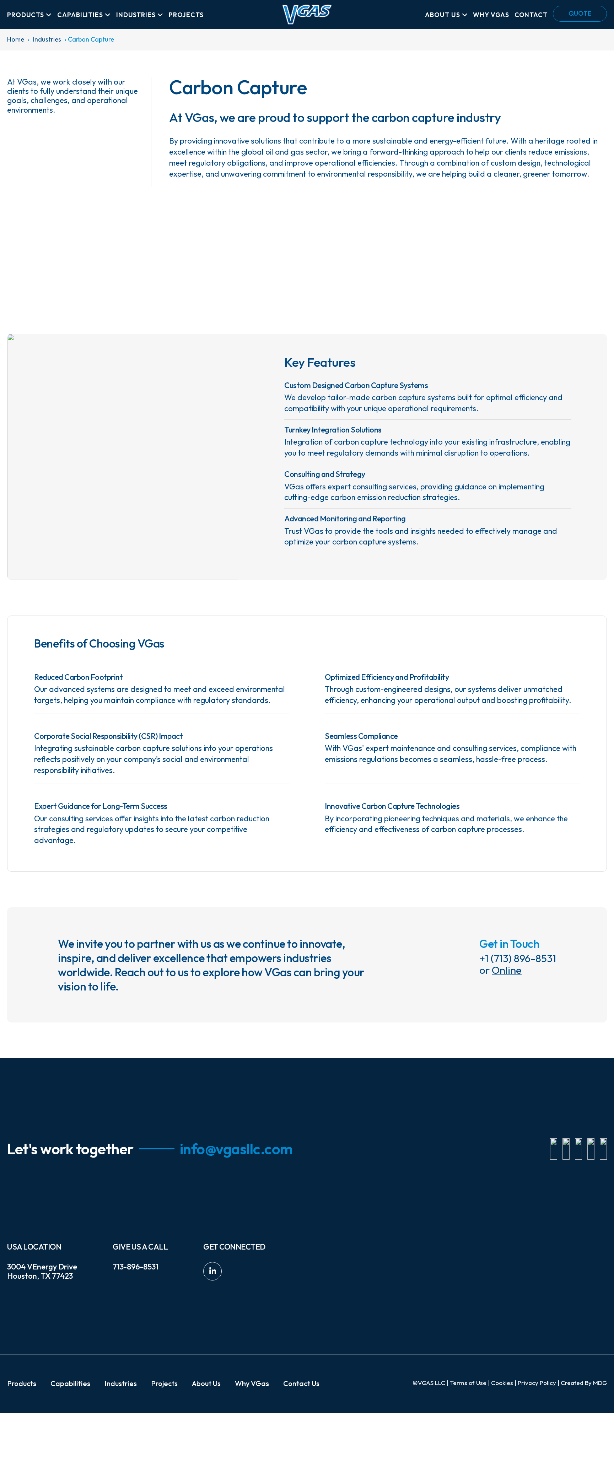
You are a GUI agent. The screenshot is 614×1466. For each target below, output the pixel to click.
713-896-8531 (135, 1266)
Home (15, 39)
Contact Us (301, 1383)
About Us (442, 15)
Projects (186, 15)
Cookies (502, 1382)
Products (25, 15)
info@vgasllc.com (236, 1149)
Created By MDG (584, 1382)
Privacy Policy (537, 1382)
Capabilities (80, 15)
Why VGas (491, 15)
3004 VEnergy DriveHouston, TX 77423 (42, 1271)
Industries (136, 15)
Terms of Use (468, 1382)
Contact (531, 15)
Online (507, 970)
